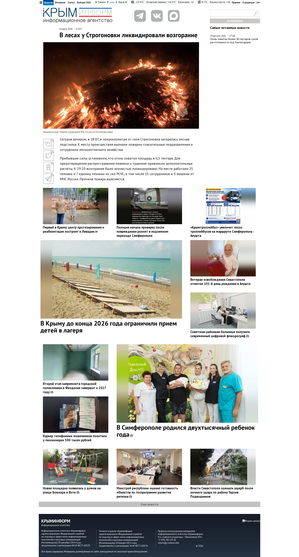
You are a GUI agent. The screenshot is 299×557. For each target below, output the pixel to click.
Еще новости (149, 504)
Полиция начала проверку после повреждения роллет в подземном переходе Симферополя (142, 231)
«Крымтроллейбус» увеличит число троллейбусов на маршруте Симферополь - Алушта (222, 231)
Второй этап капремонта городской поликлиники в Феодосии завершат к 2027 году (74, 388)
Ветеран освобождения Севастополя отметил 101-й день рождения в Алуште (220, 281)
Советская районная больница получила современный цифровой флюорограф (220, 334)
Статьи (71, 2)
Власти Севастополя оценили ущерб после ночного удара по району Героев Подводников (221, 492)
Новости (48, 2)
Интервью (60, 2)
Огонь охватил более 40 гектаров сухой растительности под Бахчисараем (234, 40)
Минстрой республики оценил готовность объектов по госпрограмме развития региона (147, 492)
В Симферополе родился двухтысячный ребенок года (186, 430)
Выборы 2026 (84, 2)
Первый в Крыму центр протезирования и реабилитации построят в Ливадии (73, 229)
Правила (236, 2)
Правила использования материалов (176, 531)
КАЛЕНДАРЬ (235, 21)
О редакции (248, 2)
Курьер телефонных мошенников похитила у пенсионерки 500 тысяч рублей (75, 438)
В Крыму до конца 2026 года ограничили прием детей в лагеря (108, 326)
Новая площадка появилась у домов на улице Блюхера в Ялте (72, 490)
